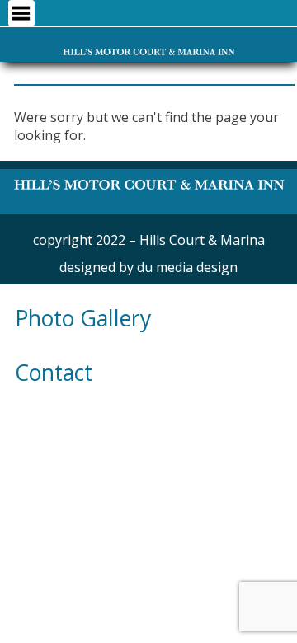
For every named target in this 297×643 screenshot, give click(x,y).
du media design (187, 267)
